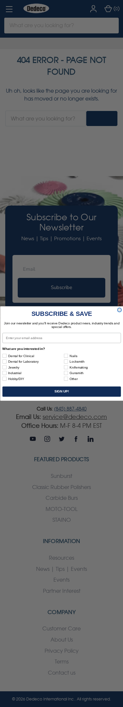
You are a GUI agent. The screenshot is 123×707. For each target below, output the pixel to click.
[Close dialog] (119, 310)
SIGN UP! (61, 391)
